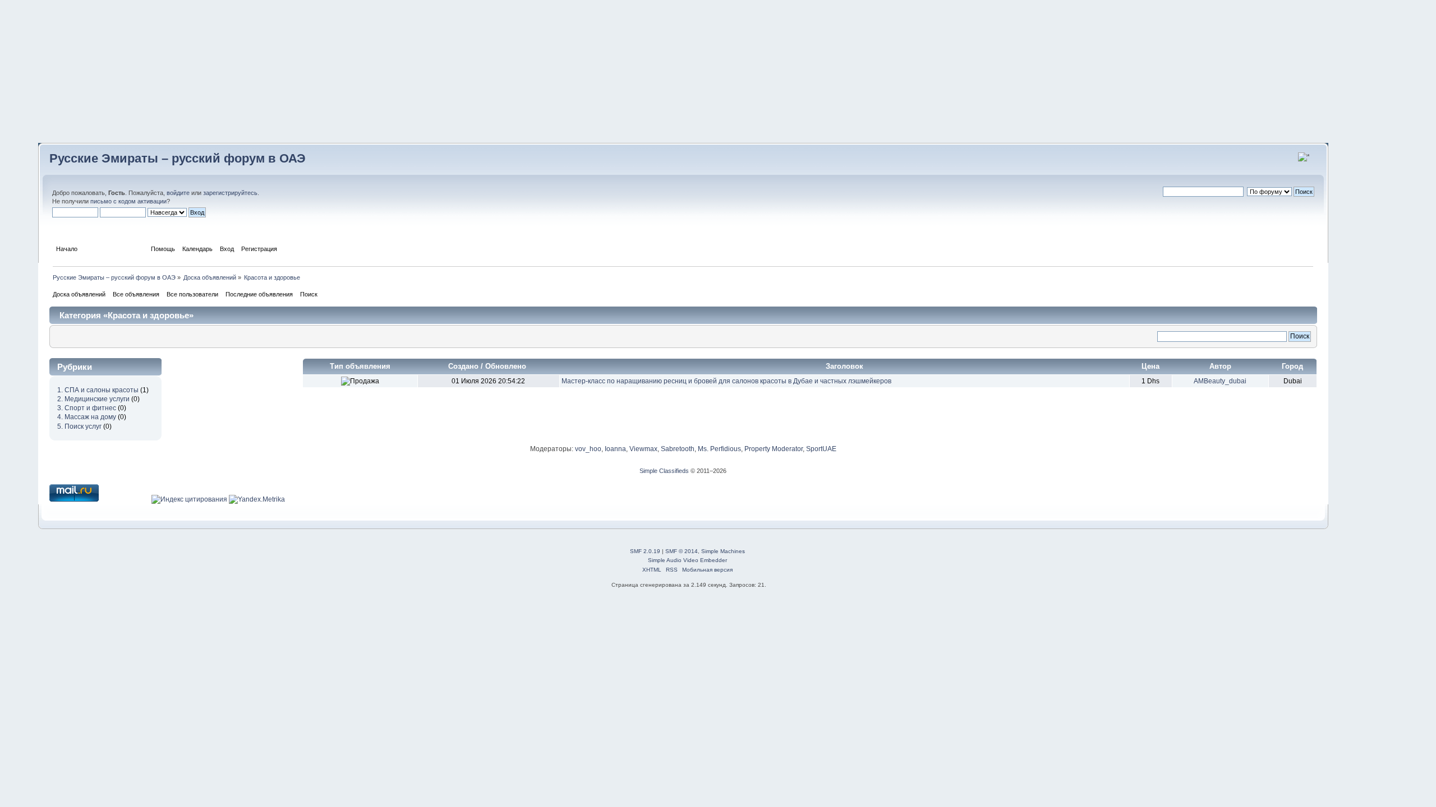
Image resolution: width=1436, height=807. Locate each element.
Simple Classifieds (664, 470)
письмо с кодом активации (128, 201)
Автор (1220, 366)
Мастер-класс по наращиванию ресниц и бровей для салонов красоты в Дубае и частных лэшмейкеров (726, 381)
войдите (178, 192)
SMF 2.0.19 (645, 551)
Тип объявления (360, 366)
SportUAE (821, 449)
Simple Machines (723, 551)
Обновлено (506, 366)
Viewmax (643, 449)
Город (1292, 366)
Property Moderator (773, 449)
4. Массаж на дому (86, 417)
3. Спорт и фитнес (86, 408)
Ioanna (615, 449)
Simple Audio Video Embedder (687, 560)
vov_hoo (588, 449)
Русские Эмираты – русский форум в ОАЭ (177, 158)
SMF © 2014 (681, 551)
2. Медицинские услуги (93, 399)
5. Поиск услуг (79, 426)
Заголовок (844, 366)
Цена (1150, 366)
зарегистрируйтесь (230, 192)
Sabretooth (677, 449)
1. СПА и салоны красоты (98, 390)
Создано (463, 366)
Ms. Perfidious (719, 449)
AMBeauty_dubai (1220, 381)
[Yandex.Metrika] (257, 499)
